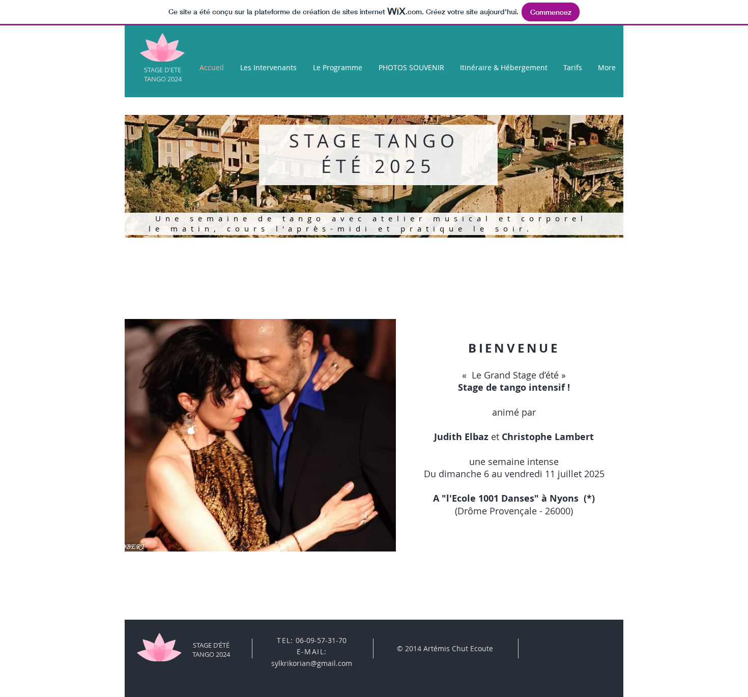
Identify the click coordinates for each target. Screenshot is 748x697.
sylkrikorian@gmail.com (311, 663)
